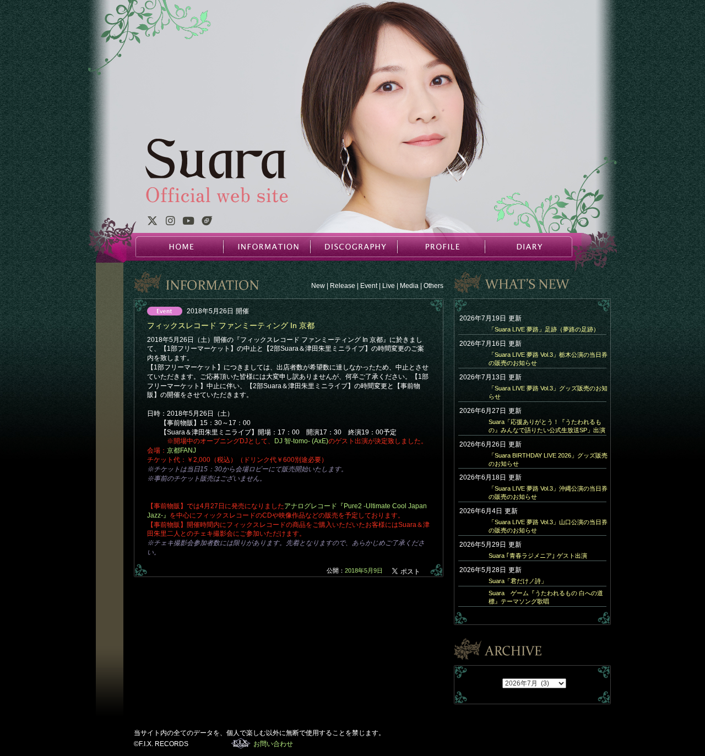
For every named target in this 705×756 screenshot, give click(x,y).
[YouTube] (188, 222)
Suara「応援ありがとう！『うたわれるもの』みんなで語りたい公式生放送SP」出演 (547, 425)
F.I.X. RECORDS (241, 743)
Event (368, 286)
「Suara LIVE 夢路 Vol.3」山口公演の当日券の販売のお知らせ (548, 526)
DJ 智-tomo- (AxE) (301, 441)
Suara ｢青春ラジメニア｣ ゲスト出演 (538, 555)
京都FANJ (181, 450)
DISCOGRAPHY (353, 247)
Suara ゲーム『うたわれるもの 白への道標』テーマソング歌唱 (546, 597)
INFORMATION (266, 247)
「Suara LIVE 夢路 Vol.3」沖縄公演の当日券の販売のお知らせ (548, 492)
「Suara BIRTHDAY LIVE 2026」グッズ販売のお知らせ (548, 459)
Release (342, 286)
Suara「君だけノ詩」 (518, 581)
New (318, 286)
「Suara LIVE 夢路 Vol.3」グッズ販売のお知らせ (548, 392)
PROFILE (440, 247)
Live (388, 286)
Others (433, 286)
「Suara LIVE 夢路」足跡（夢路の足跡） (544, 329)
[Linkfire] (207, 222)
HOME (179, 247)
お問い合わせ (273, 744)
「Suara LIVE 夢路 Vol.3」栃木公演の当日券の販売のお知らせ (548, 358)
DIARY (527, 247)
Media (409, 286)
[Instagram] (170, 222)
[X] (152, 222)
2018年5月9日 (364, 570)
